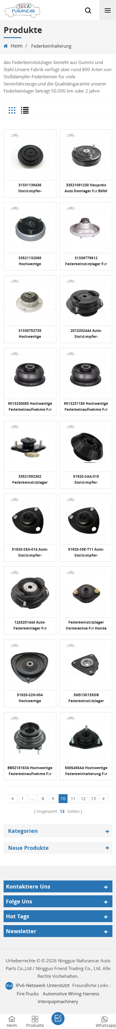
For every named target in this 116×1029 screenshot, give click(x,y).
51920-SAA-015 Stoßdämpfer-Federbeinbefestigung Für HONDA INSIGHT (86, 479)
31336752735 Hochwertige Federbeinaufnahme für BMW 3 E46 (30, 334)
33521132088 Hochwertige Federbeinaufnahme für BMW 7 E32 (30, 261)
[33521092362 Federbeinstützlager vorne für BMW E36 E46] (30, 447)
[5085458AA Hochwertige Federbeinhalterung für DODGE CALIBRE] (86, 738)
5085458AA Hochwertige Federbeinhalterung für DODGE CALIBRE (86, 771)
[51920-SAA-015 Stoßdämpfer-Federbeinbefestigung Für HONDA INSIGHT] (86, 447)
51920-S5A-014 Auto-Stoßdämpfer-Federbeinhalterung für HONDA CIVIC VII (30, 552)
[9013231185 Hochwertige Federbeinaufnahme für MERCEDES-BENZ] (86, 374)
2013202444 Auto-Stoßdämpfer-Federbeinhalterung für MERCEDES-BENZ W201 (86, 334)
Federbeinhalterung (51, 46)
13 (93, 798)
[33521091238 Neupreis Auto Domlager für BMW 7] (86, 155)
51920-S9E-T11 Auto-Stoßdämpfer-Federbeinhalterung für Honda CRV (86, 552)
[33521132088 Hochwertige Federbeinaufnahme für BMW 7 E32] (30, 228)
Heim (17, 46)
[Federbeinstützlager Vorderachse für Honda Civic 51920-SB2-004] (86, 593)
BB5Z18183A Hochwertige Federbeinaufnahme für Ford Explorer (29, 771)
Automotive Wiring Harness (71, 994)
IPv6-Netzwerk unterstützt (43, 985)
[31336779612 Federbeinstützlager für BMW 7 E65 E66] (86, 228)
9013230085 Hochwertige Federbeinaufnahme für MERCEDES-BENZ (30, 407)
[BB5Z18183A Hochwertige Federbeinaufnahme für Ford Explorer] (30, 738)
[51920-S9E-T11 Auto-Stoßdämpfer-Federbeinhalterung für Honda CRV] (86, 520)
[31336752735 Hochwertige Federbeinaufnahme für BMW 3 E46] (30, 301)
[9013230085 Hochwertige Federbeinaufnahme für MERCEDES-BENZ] (30, 374)
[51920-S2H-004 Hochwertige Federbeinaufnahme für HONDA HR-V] (30, 665)
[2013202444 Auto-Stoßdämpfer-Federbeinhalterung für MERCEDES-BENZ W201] (86, 301)
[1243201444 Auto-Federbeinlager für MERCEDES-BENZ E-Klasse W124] (30, 593)
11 (73, 798)
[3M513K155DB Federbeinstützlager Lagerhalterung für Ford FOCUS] (86, 665)
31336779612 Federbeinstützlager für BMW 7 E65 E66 (86, 261)
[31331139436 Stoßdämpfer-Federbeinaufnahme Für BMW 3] (30, 155)
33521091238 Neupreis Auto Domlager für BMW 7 (86, 188)
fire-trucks (28, 994)
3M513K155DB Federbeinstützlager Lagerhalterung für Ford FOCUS (86, 698)
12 (83, 798)
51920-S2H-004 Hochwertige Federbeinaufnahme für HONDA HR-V (30, 698)
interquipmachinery (58, 1001)
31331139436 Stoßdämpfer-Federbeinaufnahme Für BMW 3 (30, 188)
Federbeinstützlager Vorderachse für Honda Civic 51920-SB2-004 (86, 625)
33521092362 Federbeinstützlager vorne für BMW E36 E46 (30, 479)
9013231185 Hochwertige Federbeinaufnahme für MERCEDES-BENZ (86, 407)
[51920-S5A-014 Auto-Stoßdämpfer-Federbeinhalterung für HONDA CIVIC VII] (30, 520)
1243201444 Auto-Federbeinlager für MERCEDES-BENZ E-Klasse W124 (30, 625)
